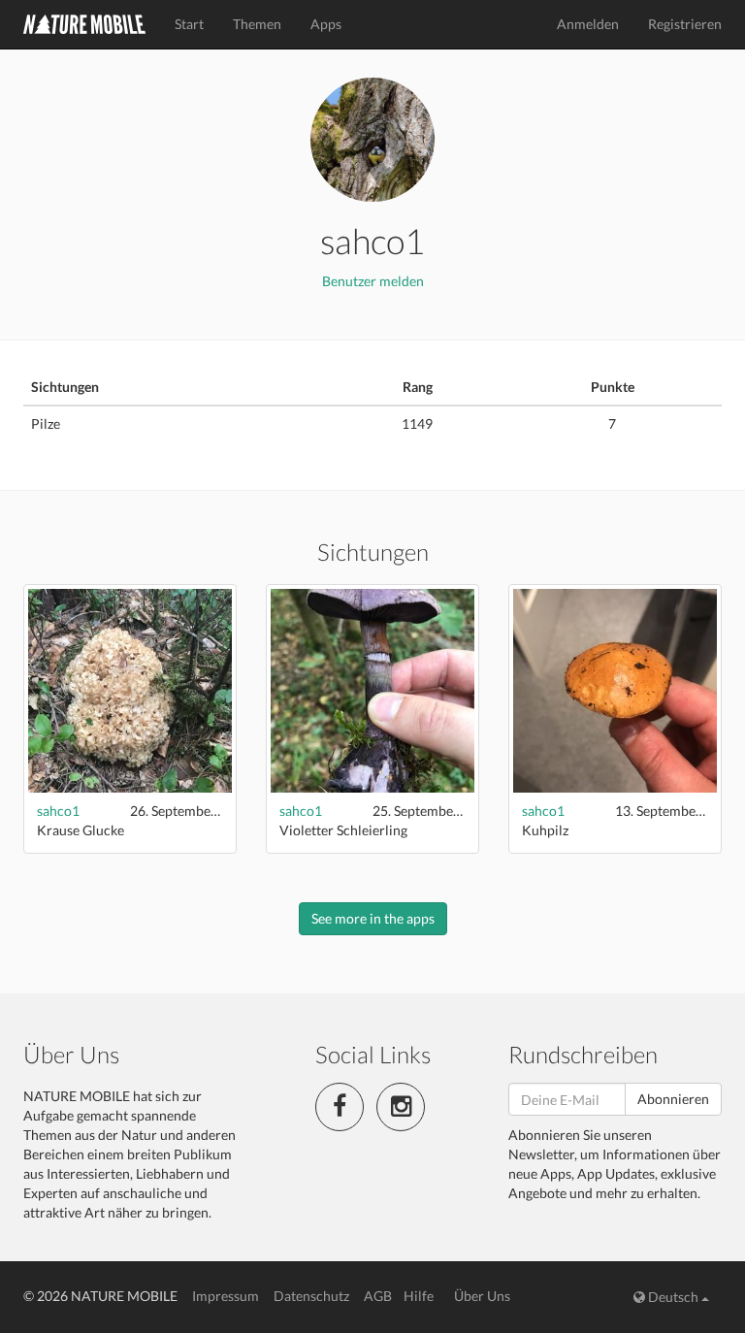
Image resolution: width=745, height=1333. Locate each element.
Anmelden (588, 24)
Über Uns (482, 1295)
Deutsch (673, 1296)
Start (189, 24)
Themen (257, 24)
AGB (378, 1295)
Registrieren (685, 24)
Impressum (225, 1295)
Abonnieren (673, 1098)
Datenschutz (311, 1295)
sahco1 (58, 810)
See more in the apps (373, 918)
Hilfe (419, 1295)
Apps (325, 24)
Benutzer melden (373, 281)
